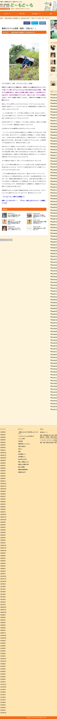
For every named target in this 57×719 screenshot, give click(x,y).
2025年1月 (54, 149)
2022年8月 (54, 233)
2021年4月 (54, 279)
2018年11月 (3, 661)
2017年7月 (54, 389)
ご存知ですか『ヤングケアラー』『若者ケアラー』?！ (14, 228)
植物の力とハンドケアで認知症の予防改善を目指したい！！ (14, 223)
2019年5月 (54, 337)
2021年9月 (54, 265)
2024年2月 (54, 181)
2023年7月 (54, 201)
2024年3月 (54, 178)
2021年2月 (54, 285)
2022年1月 (54, 253)
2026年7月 (54, 97)
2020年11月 (3, 609)
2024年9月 (54, 161)
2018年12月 (3, 658)
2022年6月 (54, 239)
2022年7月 (54, 236)
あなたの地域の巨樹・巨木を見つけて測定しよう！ (14, 215)
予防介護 (20, 441)
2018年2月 (54, 372)
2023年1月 (54, 219)
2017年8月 (54, 386)
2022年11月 (3, 548)
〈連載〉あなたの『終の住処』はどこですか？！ (28, 432)
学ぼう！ (20, 449)
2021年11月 (3, 578)
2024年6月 (54, 169)
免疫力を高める (8, 18)
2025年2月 (54, 146)
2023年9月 (54, 195)
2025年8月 (54, 129)
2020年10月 (3, 612)
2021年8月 (54, 268)
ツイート (35, 23)
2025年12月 (3, 452)
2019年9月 (54, 328)
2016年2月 (54, 403)
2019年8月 (54, 331)
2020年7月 (54, 305)
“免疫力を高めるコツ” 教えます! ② (39, 228)
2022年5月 (54, 242)
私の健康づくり (16, 18)
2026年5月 (54, 103)
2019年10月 (3, 638)
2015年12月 (3, 712)
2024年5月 (54, 172)
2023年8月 (54, 198)
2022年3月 (54, 247)
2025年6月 (54, 135)
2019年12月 (3, 635)
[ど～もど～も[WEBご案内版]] (16, 8)
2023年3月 (54, 213)
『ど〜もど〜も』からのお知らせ (26, 436)
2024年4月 (54, 175)
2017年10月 (3, 687)
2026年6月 (54, 100)
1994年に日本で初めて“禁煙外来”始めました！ (39, 222)
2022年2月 (54, 250)
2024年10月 (3, 488)
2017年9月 (54, 383)
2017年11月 (3, 684)
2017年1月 (54, 395)
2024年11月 (3, 486)
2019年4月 (54, 340)
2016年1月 (54, 406)
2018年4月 (54, 366)
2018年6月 (54, 360)
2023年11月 (3, 517)
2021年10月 (3, 581)
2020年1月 (54, 320)
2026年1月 (54, 115)
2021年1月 (54, 288)
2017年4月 (54, 392)
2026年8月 (54, 94)
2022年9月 (54, 230)
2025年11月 (3, 455)
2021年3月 (54, 282)
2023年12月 (3, 514)
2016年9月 (54, 397)
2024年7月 (54, 167)
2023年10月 (3, 519)
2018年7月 (54, 357)
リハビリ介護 (21, 438)
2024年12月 (3, 483)
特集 (19, 451)
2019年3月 (54, 343)
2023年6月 (54, 204)
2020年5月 (54, 311)
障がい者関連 (21, 467)
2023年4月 (54, 210)
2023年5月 (54, 207)
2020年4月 (54, 314)
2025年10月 (3, 457)
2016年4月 (54, 400)
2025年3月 (54, 143)
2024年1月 (54, 184)
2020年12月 (3, 607)
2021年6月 (54, 273)
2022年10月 (3, 550)
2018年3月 (54, 369)
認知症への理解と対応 (23, 464)
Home (1, 18)
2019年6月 (54, 334)
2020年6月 (54, 308)
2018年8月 (54, 354)
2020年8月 (54, 302)
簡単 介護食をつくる (23, 461)
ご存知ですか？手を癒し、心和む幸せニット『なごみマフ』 (39, 216)
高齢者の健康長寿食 (23, 469)
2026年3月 (54, 109)
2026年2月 (54, 112)
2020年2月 (54, 317)
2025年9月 (54, 126)
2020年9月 (54, 299)
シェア (27, 23)
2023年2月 (54, 216)
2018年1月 (54, 374)
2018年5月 (54, 363)
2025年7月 (54, 132)
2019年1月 (54, 346)
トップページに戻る (6, 240)
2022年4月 (54, 244)
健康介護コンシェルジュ (24, 443)
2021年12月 (3, 576)
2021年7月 (54, 270)
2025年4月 (54, 141)
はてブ (43, 23)
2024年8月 (54, 164)
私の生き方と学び (25, 18)
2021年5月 (54, 276)
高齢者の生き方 (22, 472)
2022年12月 (3, 545)
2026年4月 (54, 106)
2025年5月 (54, 138)
